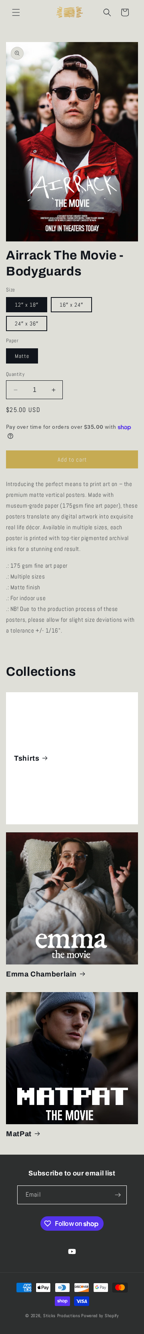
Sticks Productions (61, 1315)
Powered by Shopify (100, 1315)
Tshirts (26, 758)
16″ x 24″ (71, 304)
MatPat (19, 1134)
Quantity (15, 374)
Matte (22, 356)
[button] (16, 12)
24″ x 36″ (26, 323)
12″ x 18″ (26, 304)
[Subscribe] (117, 1194)
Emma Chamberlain (41, 974)
